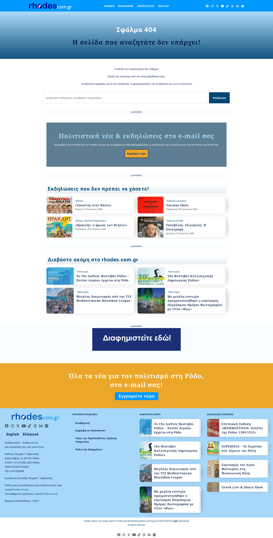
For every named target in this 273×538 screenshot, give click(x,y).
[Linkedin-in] (237, 6)
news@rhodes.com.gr (16, 489)
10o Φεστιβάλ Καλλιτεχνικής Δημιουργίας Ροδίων (190, 278)
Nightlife (171, 200)
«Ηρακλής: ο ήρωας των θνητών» (101, 225)
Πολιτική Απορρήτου (88, 449)
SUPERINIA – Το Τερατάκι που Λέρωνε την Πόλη (241, 448)
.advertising (181, 521)
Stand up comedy (175, 220)
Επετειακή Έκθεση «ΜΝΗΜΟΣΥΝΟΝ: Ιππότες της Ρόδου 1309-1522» (242, 428)
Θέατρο (79, 200)
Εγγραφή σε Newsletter (90, 430)
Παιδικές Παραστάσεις (95, 220)
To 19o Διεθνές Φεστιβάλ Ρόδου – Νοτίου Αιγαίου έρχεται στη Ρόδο (102, 278)
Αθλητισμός (83, 292)
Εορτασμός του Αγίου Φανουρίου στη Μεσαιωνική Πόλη (238, 469)
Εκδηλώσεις (126, 6)
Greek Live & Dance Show (242, 487)
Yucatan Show (177, 205)
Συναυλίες (181, 200)
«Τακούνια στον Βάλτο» (93, 205)
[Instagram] (212, 6)
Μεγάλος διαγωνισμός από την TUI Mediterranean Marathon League (103, 298)
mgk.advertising (35, 446)
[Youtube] (222, 6)
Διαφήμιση (82, 422)
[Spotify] (242, 6)
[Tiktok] (227, 6)
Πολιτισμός (82, 271)
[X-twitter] (217, 6)
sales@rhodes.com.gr (46, 493)
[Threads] (232, 6)
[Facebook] (207, 6)
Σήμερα (109, 6)
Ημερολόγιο (146, 6)
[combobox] (125, 97)
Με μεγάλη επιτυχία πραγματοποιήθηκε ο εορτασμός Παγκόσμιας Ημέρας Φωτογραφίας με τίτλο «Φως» (194, 302)
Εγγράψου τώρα (136, 153)
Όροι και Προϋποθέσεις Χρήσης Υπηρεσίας (96, 440)
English (163, 6)
